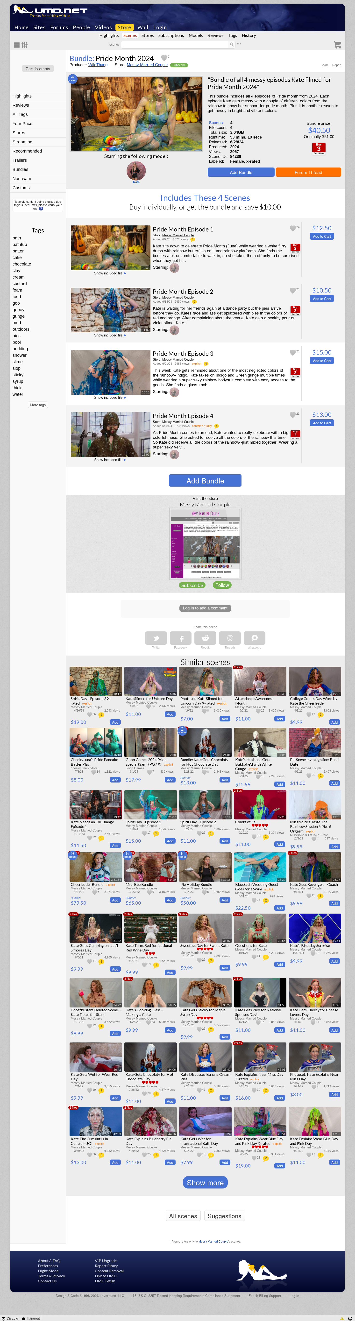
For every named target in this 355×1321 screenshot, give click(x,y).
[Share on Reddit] (205, 638)
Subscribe (179, 65)
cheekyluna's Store (84, 768)
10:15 (145, 392)
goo (16, 303)
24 (298, 227)
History (249, 35)
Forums (59, 27)
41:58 (172, 941)
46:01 (281, 1069)
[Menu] (17, 45)
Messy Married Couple (147, 65)
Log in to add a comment (205, 608)
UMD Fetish (105, 1281)
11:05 (145, 330)
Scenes (130, 35)
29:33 (281, 694)
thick (17, 387)
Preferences (48, 1265)
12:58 (172, 755)
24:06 (227, 755)
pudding (20, 348)
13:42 (117, 817)
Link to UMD (106, 1275)
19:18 (336, 817)
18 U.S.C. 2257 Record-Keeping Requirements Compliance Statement (186, 1296)
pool (17, 342)
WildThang (97, 65)
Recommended (27, 151)
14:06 (281, 755)
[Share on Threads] (229, 638)
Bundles (20, 169)
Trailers (20, 160)
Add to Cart (322, 236)
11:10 (227, 817)
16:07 (145, 454)
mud (17, 322)
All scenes (183, 1215)
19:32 (336, 694)
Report (336, 65)
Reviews (215, 35)
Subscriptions (171, 35)
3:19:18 (226, 879)
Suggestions (224, 1215)
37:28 (281, 817)
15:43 (145, 268)
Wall (143, 27)
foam (17, 290)
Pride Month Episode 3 (183, 353)
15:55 (172, 694)
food (17, 296)
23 (298, 413)
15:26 (336, 1005)
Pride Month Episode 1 (183, 229)
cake (17, 257)
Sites (40, 27)
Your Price (22, 123)
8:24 (228, 1134)
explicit (196, 363)
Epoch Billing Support (264, 1296)
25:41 (227, 1069)
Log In (294, 1296)
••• (239, 44)
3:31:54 (116, 879)
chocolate (22, 264)
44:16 (172, 1134)
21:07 (172, 817)
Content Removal (109, 1270)
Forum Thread (308, 172)
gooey (18, 309)
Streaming (22, 142)
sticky (18, 374)
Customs (21, 187)
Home (21, 27)
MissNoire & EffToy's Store (309, 835)
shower (20, 355)
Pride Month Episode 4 (183, 415)
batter (18, 251)
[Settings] (24, 45)
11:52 (336, 755)
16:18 (117, 755)
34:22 (117, 1005)
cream (19, 277)
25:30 (281, 879)
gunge (19, 316)
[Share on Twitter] (156, 638)
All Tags (20, 114)
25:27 (336, 879)
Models (196, 35)
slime (18, 361)
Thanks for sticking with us (49, 16)
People (81, 27)
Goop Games (135, 768)
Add (115, 722)
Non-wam (22, 178)
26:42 (117, 1069)
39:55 (281, 941)
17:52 (336, 1134)
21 (298, 289)
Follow (222, 584)
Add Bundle (241, 172)
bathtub (20, 244)
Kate (136, 182)
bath (17, 238)
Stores (148, 35)
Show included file (110, 273)
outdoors (21, 329)
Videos (103, 27)
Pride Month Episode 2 (183, 291)
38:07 (227, 941)
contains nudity (202, 426)
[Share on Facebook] (180, 638)
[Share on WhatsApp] (254, 638)
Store (124, 27)
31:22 (117, 941)
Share (325, 65)
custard (20, 283)
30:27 (227, 1005)
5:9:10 (172, 879)
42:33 (117, 1134)
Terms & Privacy (51, 1275)
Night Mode (48, 1270)
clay (16, 270)
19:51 (336, 941)
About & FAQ (49, 1260)
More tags (38, 404)
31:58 (281, 1005)
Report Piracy (106, 1265)
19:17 (117, 694)
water (18, 394)
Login (160, 27)
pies (17, 335)
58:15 (172, 1005)
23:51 (281, 1134)
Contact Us (47, 1281)
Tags (232, 35)
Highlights (109, 35)
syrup (18, 381)
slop (17, 368)
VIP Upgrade (106, 1260)
